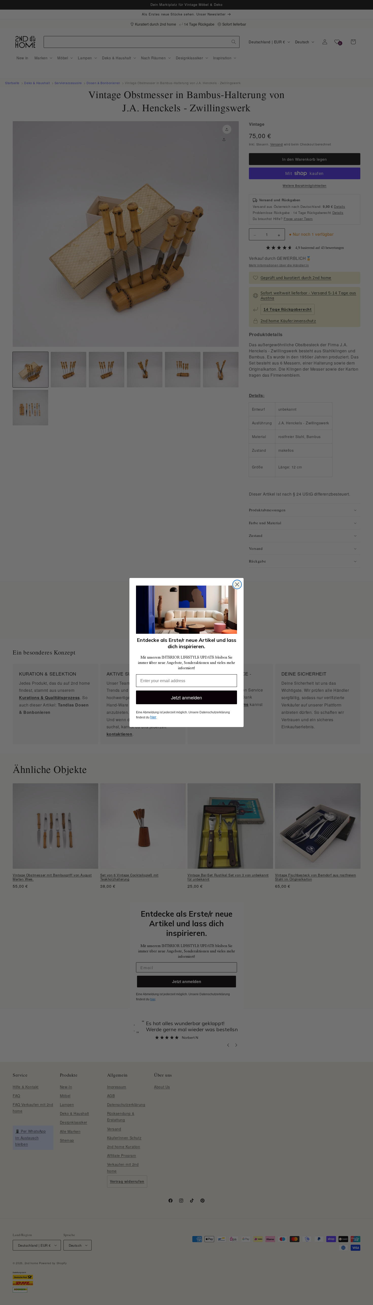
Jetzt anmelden (186, 697)
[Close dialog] (237, 584)
